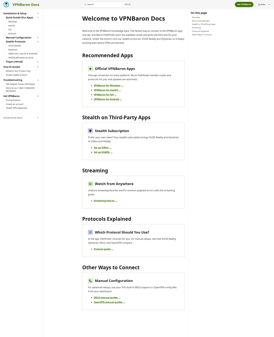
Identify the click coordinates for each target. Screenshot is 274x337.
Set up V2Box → (102, 147)
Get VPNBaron (244, 4)
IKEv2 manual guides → (107, 297)
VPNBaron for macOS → (107, 90)
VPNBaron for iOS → (105, 94)
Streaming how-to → (105, 200)
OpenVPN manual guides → (109, 302)
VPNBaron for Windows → (108, 85)
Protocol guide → (103, 249)
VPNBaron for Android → (108, 99)
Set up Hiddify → (103, 152)
